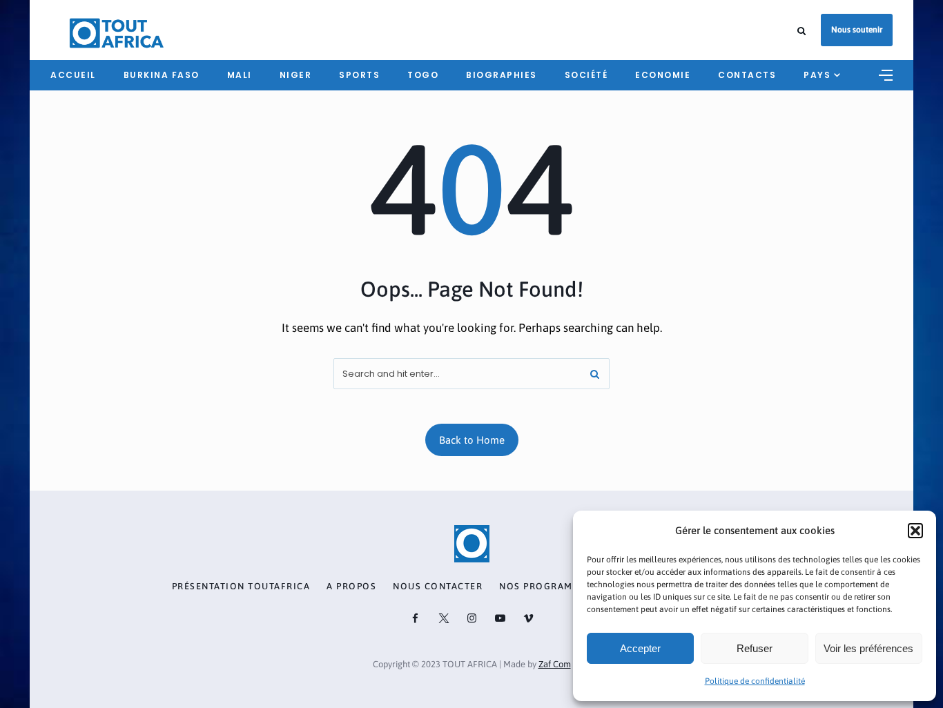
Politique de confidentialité (755, 681)
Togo (422, 75)
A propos (351, 586)
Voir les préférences (868, 648)
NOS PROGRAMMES (546, 586)
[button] (915, 531)
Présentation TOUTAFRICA (241, 586)
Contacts (747, 75)
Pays (817, 75)
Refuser (754, 648)
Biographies (501, 75)
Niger (296, 75)
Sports (359, 75)
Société (586, 75)
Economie (662, 75)
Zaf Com (554, 664)
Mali (239, 75)
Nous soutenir (856, 30)
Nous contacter (438, 586)
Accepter (640, 648)
